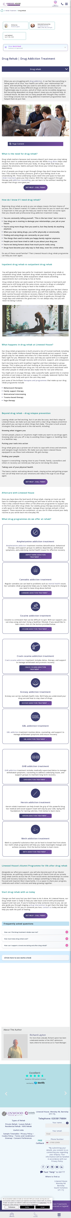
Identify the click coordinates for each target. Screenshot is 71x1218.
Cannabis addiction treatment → (35, 593)
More (17, 1010)
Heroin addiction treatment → (35, 816)
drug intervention (37, 905)
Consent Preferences (23, 1138)
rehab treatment (9, 178)
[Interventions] (35, 994)
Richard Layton (15, 26)
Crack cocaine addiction (15, 660)
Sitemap (8, 1138)
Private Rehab (11, 1124)
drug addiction (35, 81)
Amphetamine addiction (16, 545)
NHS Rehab (27, 1126)
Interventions (10, 998)
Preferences (11, 1207)
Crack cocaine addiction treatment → (35, 668)
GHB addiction (11, 770)
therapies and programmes (35, 380)
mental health (54, 584)
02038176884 (58, 1118)
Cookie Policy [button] (43, 1202)
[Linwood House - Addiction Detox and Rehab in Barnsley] (11, 4)
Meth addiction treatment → (35, 852)
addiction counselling (21, 180)
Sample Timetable (11, 1134)
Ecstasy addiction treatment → (35, 703)
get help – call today (35, 187)
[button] (36, 1019)
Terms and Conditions (24, 1136)
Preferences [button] (35, 1204)
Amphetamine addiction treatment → (36, 556)
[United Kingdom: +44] (48, 1142)
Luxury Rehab (25, 1124)
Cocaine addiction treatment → (35, 629)
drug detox (52, 161)
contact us (47, 907)
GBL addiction (13, 732)
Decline (27, 1207)
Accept (43, 1207)
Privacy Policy (26, 1134)
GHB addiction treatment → (35, 780)
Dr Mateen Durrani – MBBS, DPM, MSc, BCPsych (45, 26)
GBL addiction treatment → (35, 739)
